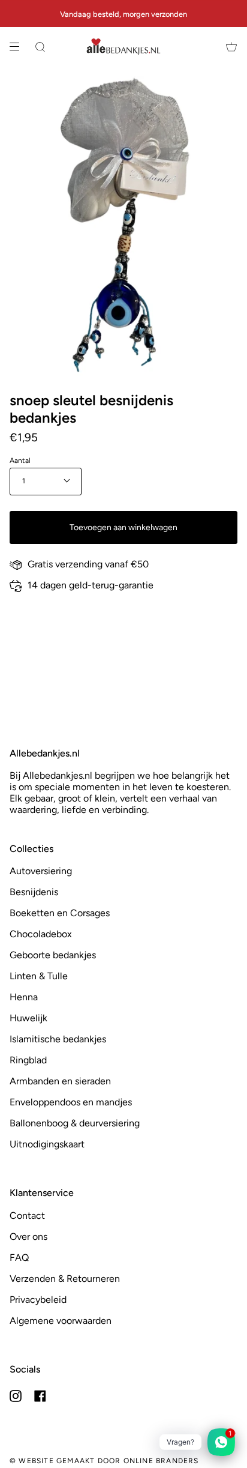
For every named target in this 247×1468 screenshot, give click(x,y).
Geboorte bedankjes (53, 955)
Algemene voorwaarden (61, 1320)
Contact (27, 1215)
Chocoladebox (41, 934)
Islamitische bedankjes (58, 1039)
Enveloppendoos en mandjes (71, 1102)
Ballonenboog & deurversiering (75, 1123)
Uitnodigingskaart (47, 1144)
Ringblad (28, 1060)
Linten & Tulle (39, 976)
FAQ (19, 1257)
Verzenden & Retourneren (65, 1278)
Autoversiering (41, 871)
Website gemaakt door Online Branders (108, 1461)
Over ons (28, 1236)
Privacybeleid (38, 1299)
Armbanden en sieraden (60, 1081)
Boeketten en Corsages (60, 913)
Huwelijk (28, 1018)
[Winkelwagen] (231, 47)
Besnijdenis (34, 892)
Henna (24, 997)
